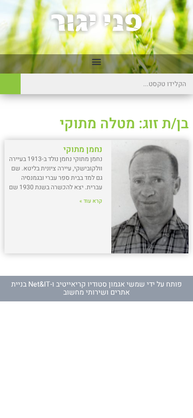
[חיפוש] (10, 84)
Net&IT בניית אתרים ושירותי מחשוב (70, 288)
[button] (96, 61)
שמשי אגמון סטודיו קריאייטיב (100, 284)
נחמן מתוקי (82, 150)
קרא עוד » (90, 201)
